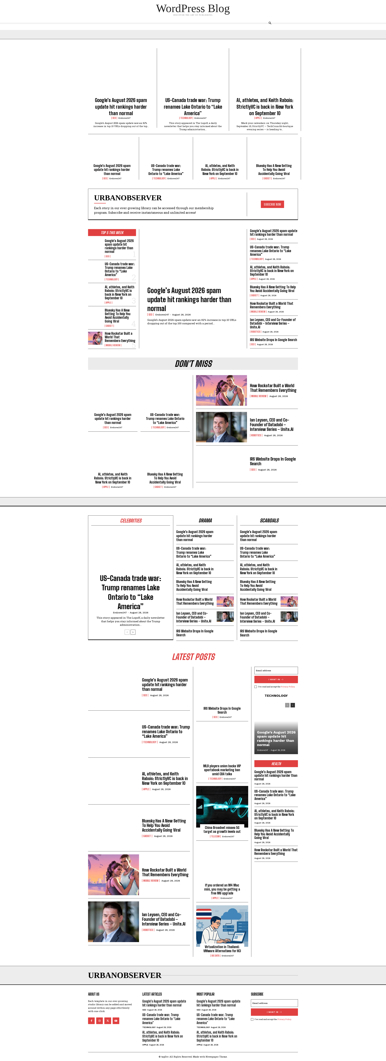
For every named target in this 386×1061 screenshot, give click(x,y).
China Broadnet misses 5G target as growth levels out (222, 830)
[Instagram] (99, 1020)
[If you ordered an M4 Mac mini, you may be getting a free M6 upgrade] (222, 864)
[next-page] (133, 632)
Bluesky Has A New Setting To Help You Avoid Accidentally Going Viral (274, 170)
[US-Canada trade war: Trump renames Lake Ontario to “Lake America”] (193, 74)
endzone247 (124, 118)
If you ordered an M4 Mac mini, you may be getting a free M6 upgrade (222, 889)
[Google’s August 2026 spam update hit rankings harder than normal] (121, 74)
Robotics (255, 332)
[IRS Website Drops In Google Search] (221, 464)
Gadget (267, 178)
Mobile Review (113, 345)
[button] (270, 23)
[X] (107, 1020)
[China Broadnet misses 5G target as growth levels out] (222, 807)
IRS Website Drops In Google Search (273, 340)
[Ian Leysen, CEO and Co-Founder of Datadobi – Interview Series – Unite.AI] (221, 427)
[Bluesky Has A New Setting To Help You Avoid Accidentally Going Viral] (274, 151)
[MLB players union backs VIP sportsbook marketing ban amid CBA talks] (222, 745)
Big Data (215, 955)
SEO (114, 118)
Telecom (215, 836)
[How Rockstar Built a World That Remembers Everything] (95, 338)
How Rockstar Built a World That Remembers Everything (271, 305)
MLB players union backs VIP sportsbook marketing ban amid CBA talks (222, 770)
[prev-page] (127, 632)
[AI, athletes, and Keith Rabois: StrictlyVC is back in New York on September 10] (265, 74)
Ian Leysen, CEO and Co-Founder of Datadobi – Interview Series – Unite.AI (273, 323)
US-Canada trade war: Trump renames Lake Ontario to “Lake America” (193, 106)
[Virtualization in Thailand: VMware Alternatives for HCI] (222, 926)
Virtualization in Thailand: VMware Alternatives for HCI (222, 949)
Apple (258, 118)
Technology (186, 118)
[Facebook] (91, 1020)
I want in (274, 679)
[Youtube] (116, 1020)
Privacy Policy (288, 686)
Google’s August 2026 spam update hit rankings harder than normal (121, 106)
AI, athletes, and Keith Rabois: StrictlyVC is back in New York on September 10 (264, 106)
